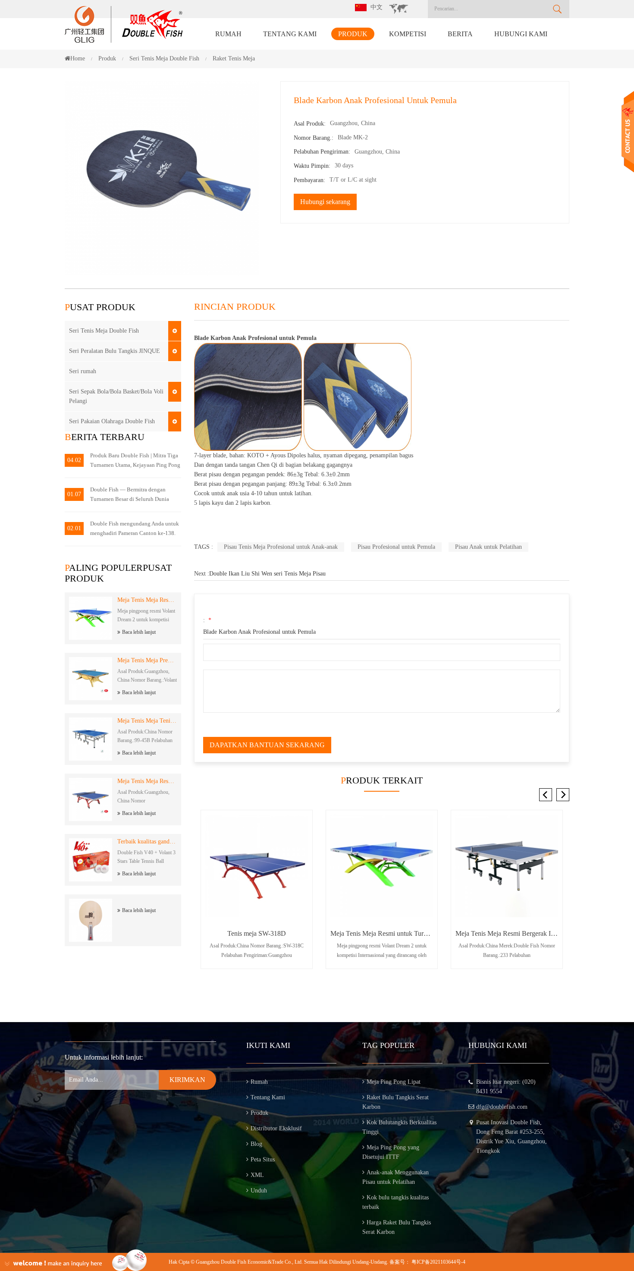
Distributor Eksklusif (276, 1128)
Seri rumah (82, 371)
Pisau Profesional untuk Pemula (396, 547)
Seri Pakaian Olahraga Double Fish (112, 421)
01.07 (74, 494)
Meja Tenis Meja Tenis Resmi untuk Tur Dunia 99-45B (147, 720)
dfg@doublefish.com (501, 1107)
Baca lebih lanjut (139, 632)
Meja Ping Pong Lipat (394, 1082)
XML (257, 1175)
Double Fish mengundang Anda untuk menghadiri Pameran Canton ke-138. (134, 528)
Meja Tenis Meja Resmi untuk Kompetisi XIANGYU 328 (147, 781)
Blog (256, 1144)
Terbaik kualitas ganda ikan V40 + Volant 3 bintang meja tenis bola (147, 841)
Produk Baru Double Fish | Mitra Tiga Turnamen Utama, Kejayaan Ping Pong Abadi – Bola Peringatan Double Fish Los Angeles (135, 461)
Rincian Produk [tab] (235, 306)
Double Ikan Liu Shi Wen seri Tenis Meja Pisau (267, 573)
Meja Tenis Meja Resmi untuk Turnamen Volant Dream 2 (147, 600)
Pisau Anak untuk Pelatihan (488, 547)
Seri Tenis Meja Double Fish (104, 330)
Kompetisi (407, 34)
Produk (352, 34)
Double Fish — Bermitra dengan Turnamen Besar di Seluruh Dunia (129, 494)
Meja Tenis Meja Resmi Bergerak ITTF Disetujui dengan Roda (381, 933)
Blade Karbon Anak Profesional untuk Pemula (259, 632)
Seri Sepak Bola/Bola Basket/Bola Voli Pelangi (116, 396)
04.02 (74, 460)
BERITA (460, 34)
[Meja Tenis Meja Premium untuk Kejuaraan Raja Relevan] (506, 866)
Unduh (259, 1190)
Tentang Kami (290, 34)
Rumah (228, 34)
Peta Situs (263, 1159)
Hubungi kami (520, 34)
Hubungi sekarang (325, 201)
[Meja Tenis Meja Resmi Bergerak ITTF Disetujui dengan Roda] (381, 866)
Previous (545, 794)
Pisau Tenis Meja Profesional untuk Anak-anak (281, 547)
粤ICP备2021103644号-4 (438, 1262)
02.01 (74, 528)
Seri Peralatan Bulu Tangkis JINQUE (114, 351)
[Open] (627, 132)
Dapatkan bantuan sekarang (267, 745)
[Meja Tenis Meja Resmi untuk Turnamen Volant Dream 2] (256, 866)
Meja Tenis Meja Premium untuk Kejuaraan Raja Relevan (147, 660)
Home (77, 58)
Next (562, 794)
